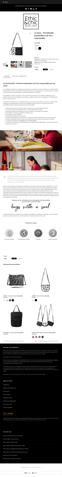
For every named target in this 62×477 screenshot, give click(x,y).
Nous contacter (6, 394)
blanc (42, 62)
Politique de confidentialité (9, 401)
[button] (5, 2)
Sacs (54, 59)
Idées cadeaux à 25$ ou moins (10, 442)
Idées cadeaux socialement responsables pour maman (15, 448)
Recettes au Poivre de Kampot (10, 455)
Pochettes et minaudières (47, 59)
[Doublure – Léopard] (28, 64)
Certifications (6, 384)
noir (39, 63)
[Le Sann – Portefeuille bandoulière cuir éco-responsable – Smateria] (14, 64)
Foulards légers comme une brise (10, 439)
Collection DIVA (47, 62)
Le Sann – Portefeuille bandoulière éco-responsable (46, 341)
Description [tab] (7, 76)
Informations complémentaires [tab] (19, 76)
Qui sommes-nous (7, 404)
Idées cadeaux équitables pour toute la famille (14, 445)
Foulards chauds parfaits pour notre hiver (13, 435)
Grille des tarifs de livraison (9, 388)
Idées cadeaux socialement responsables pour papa (15, 452)
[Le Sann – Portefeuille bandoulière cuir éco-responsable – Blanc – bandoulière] (6, 64)
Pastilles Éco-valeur (7, 397)
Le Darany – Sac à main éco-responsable (13, 341)
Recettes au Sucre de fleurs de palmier (12, 458)
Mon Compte (6, 391)
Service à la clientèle (7, 407)
